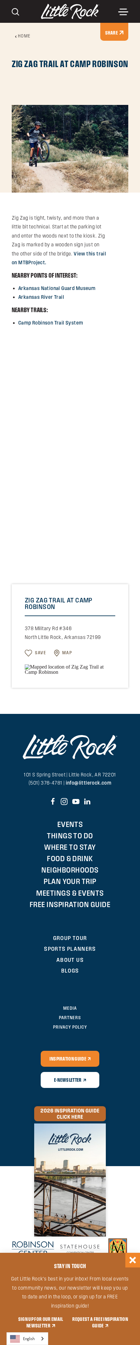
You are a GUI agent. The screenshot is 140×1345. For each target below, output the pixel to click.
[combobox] (27, 1338)
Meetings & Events (70, 893)
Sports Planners (70, 949)
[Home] (70, 11)
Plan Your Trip (70, 881)
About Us (70, 960)
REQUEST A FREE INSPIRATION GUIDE (100, 1322)
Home (24, 36)
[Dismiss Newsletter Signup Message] (132, 1260)
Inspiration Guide (68, 1058)
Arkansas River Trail (41, 297)
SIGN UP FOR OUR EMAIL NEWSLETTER (40, 1322)
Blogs (70, 970)
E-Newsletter (68, 1079)
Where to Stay (70, 847)
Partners (70, 1017)
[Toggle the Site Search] (15, 11)
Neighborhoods (69, 870)
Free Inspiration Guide (70, 904)
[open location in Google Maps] (70, 669)
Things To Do (70, 836)
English (29, 1338)
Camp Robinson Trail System (50, 322)
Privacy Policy (70, 1027)
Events (70, 824)
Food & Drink (70, 858)
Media (70, 1008)
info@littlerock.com (89, 783)
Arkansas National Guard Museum (56, 288)
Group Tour (70, 938)
